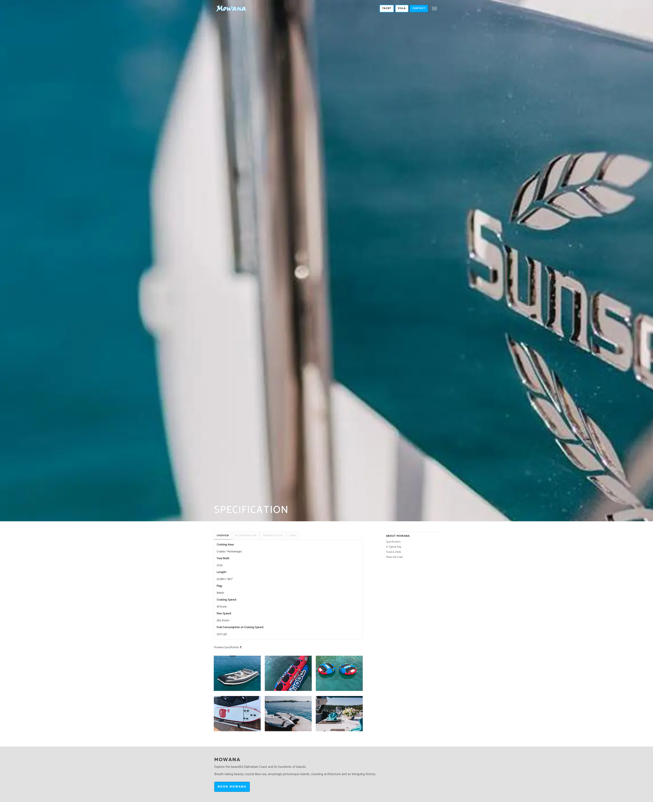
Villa (402, 8)
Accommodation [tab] (245, 535)
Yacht (386, 8)
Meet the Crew (394, 557)
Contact (418, 8)
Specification (393, 542)
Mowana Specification (226, 647)
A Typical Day (393, 547)
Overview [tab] (223, 535)
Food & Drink (393, 552)
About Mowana (398, 536)
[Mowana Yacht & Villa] (231, 8)
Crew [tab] (292, 535)
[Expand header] (434, 8)
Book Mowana (232, 786)
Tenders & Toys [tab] (273, 535)
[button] (237, 673)
